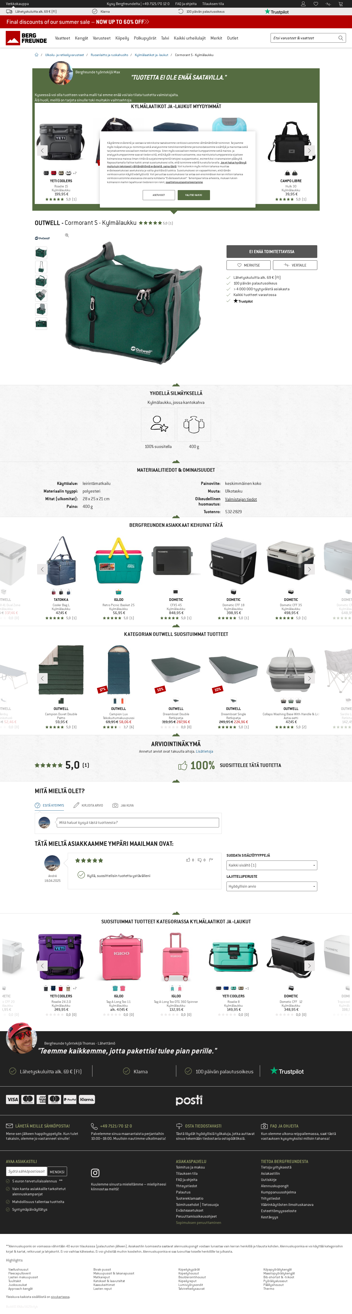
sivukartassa (60, 1297)
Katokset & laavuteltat (109, 1281)
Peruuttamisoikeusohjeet (196, 1216)
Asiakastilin (270, 1173)
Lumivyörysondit (190, 1285)
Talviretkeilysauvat (191, 1288)
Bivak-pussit (102, 1269)
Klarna (105, 11)
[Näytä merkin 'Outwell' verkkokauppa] (42, 238)
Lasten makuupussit (23, 1277)
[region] (177, 169)
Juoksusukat (17, 1285)
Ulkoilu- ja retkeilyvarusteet (64, 55)
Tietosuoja (210, 1204)
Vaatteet (62, 38)
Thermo (268, 1288)
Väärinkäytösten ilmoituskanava (287, 1204)
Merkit (216, 38)
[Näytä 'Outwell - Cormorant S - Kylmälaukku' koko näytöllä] (67, 235)
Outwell (47, 223)
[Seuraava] (309, 150)
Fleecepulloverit (19, 1273)
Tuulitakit (14, 1281)
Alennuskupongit (275, 1186)
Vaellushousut (18, 1269)
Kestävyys (269, 1217)
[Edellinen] (42, 150)
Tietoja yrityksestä (276, 1167)
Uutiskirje (269, 1179)
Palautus (183, 1192)
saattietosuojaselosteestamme (184, 182)
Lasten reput (102, 1288)
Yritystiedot (270, 1198)
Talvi (165, 38)
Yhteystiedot (186, 1186)
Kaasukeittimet (104, 1285)
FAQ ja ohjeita (186, 1179)
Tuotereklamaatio (189, 1198)
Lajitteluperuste (242, 876)
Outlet (232, 38)
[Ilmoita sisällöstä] (211, 860)
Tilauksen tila (187, 1173)
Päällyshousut (273, 1285)
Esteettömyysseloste (278, 1211)
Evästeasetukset (190, 1210)
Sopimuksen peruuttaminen (198, 1222)
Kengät (81, 38)
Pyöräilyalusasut (275, 1281)
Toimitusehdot (188, 1204)
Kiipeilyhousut (188, 1273)
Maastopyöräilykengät (279, 1273)
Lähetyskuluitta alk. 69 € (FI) (36, 11)
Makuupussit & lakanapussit (113, 1273)
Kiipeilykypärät (189, 1269)
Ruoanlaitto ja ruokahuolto (109, 55)
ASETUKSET (159, 195)
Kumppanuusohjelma (278, 1192)
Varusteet (102, 38)
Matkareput (101, 1277)
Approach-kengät (20, 1288)
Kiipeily (122, 38)
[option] (135, 303)
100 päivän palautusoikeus (205, 11)
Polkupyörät (145, 38)
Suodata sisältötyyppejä (248, 855)
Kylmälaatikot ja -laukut (151, 55)
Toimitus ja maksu (190, 1167)
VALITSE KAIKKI (193, 195)
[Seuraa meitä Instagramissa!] (99, 1174)
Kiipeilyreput (187, 1281)
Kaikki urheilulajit (190, 38)
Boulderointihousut (192, 1277)
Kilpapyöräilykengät (277, 1269)
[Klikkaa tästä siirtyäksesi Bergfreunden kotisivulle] (28, 37)
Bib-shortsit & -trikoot (278, 1277)
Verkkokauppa (17, 3)
